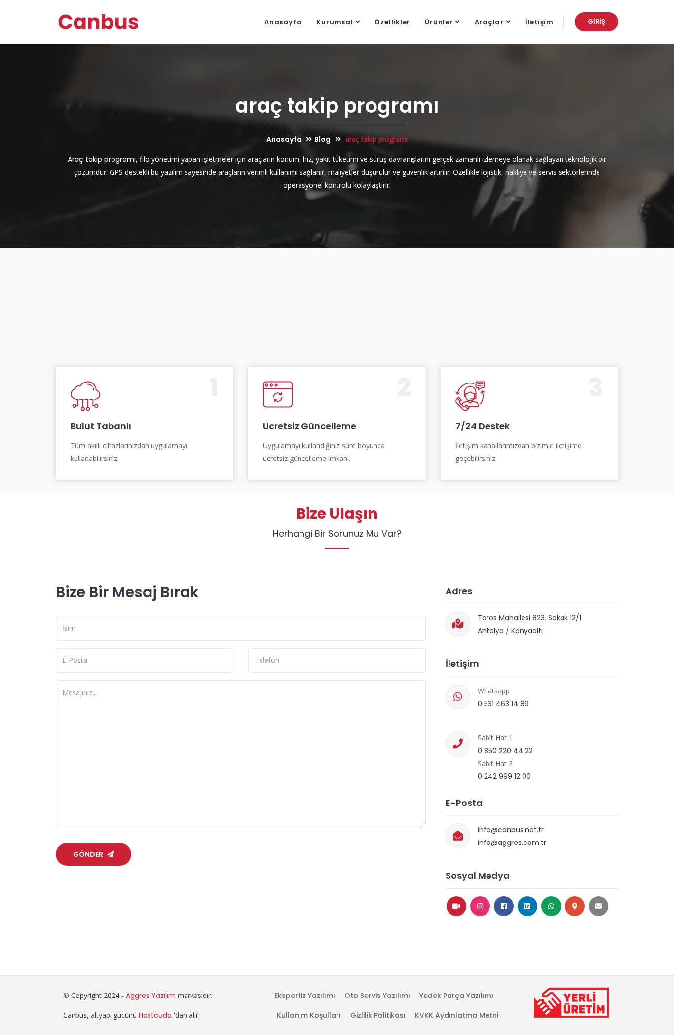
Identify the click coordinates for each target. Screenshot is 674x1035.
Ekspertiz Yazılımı (304, 995)
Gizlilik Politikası (378, 1015)
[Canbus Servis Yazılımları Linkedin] (527, 906)
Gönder (89, 854)
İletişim (539, 22)
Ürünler (438, 22)
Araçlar (489, 22)
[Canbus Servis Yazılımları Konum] (575, 906)
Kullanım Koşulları (309, 1015)
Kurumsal (334, 22)
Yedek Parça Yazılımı (456, 995)
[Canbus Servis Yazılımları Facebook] (504, 906)
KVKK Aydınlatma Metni (456, 1015)
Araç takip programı (102, 159)
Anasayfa (282, 22)
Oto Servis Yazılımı (377, 995)
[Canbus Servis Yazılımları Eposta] (598, 906)
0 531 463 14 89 (503, 704)
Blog (322, 139)
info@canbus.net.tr (511, 830)
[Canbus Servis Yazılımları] (98, 22)
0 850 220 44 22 (505, 751)
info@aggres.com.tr (512, 842)
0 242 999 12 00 (504, 776)
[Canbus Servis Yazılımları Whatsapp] (551, 906)
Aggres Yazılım (151, 995)
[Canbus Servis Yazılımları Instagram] (480, 906)
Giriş (596, 21)
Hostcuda (155, 1015)
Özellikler (392, 22)
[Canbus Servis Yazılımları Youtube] (456, 906)
